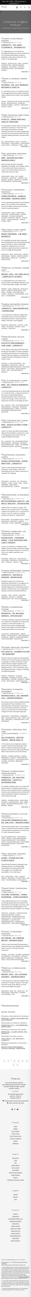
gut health (21, 66)
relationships (5, 143)
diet (15, 991)
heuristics (11, 294)
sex (18, 481)
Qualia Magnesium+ (15, 1236)
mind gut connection (7, 958)
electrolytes (14, 365)
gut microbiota (6, 956)
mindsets (26, 254)
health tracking (9, 141)
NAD (2, 141)
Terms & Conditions (15, 1138)
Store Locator (15, 1168)
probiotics (24, 956)
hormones (9, 562)
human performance (22, 637)
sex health (13, 481)
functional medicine (18, 65)
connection (14, 145)
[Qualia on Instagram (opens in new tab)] (14, 1109)
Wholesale (15, 1143)
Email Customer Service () (16, 1101)
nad (2, 405)
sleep (25, 145)
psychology (5, 178)
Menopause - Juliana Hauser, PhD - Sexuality (14, 1032)
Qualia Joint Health (15, 1228)
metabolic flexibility (7, 105)
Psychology (5, 633)
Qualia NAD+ (15, 1223)
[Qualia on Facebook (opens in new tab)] (12, 1109)
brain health (24, 105)
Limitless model (5, 259)
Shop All (15, 1214)
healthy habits (5, 145)
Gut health (11, 954)
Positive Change (17, 918)
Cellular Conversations (8, 840)
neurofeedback (15, 716)
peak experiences (6, 181)
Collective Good (15, 919)
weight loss (24, 289)
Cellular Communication (8, 836)
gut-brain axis (19, 958)
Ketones (3, 101)
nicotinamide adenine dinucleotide (11, 410)
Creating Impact (19, 921)
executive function (22, 256)
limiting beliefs (5, 256)
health (17, 141)
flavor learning (19, 294)
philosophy (4, 214)
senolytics (12, 597)
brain (8, 221)
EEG (28, 717)
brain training (5, 257)
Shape (10, 289)
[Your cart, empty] (29, 7)
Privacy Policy (15, 1134)
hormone (17, 486)
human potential (15, 633)
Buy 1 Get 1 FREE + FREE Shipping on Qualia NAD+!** (14, 2)
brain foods (14, 257)
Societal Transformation (10, 915)
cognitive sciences (14, 214)
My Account (15, 1158)
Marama (10, 805)
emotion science (17, 181)
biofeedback (24, 716)
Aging (3, 838)
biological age (12, 63)
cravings (9, 292)
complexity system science (14, 290)
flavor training (6, 994)
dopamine (22, 992)
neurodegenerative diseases (15, 803)
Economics (12, 913)
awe (16, 176)
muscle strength (21, 368)
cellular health (15, 143)
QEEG (3, 719)
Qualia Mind (15, 1216)
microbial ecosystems (15, 677)
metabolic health (12, 103)
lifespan (3, 368)
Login (15, 1160)
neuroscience (21, 212)
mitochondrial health (8, 408)
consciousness (6, 212)
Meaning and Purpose (18, 916)
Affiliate (15, 1129)
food (13, 994)
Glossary (15, 1197)
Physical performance (15, 363)
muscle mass (11, 368)
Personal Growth (22, 913)
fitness (21, 145)
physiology (13, 178)
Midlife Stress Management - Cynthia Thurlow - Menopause (13, 1047)
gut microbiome (10, 295)
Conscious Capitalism (7, 914)
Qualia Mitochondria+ (15, 1221)
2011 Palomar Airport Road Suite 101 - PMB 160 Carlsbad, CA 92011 (15, 1096)
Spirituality (4, 913)
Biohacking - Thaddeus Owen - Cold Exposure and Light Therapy (14, 540)
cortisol (4, 294)
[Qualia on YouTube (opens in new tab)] (17, 1109)
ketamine (10, 179)
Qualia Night (15, 1238)
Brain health (5, 254)
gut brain (25, 523)
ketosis (3, 103)
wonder (21, 176)
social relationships (17, 370)
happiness (25, 179)
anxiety (24, 717)
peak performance (23, 635)
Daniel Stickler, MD (8, 82)
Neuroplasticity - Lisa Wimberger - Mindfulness (15, 1025)
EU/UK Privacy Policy (15, 1136)
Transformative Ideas (7, 921)
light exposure (21, 558)
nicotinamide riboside (22, 405)
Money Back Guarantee (15, 1172)
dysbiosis (4, 70)
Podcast (15, 1194)
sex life (10, 483)
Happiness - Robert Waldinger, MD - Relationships (15, 1019)
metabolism (21, 103)
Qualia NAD (24, 408)
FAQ (15, 1163)
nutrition (18, 326)
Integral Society (6, 918)
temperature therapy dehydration (11, 366)
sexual (16, 483)
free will (18, 217)
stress (3, 292)
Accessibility (15, 1170)
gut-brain (19, 954)
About (15, 1126)
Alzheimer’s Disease (13, 800)
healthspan (11, 328)
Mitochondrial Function (8, 843)
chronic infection (22, 757)
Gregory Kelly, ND (8, 42)
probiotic (4, 63)
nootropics (22, 257)
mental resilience (12, 635)
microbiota (11, 675)
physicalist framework (16, 216)
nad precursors (6, 407)
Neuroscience (5, 176)
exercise (3, 106)
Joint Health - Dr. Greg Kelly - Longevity (13, 1039)
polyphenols (13, 66)
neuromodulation (19, 719)
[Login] (25, 7)
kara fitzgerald (19, 68)
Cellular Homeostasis (13, 841)
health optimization (20, 598)
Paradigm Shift (5, 923)
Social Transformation (18, 923)
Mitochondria (5, 519)
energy (17, 408)
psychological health (22, 759)
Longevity (9, 838)
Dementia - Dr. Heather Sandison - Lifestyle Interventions (13, 779)
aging (20, 63)
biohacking (23, 481)
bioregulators (5, 598)
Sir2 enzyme (15, 407)
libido (20, 483)
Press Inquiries (15, 1131)
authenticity (5, 637)
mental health (18, 638)
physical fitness (21, 878)
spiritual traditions (13, 219)
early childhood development (15, 959)
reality (14, 212)
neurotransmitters (7, 486)
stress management (7, 638)
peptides (15, 595)
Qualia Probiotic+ (15, 1241)
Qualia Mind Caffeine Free (15, 1219)
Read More (24, 71)
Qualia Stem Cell (15, 1231)
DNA (12, 598)
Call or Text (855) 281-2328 (16, 1103)
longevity (25, 63)
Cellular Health (21, 836)
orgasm (25, 483)
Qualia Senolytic (15, 1226)
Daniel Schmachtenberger (10, 733)
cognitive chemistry (14, 756)
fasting (9, 106)
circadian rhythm (23, 560)
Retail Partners (15, 1165)
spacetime (4, 217)
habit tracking (25, 143)
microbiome (4, 484)
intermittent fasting (7, 68)
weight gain (16, 289)
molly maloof (5, 521)
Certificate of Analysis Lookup (15, 1180)
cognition (20, 178)
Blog (15, 1199)
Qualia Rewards (15, 1175)
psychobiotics (16, 956)
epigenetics (4, 66)
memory (13, 256)
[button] (17, 7)
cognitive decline (13, 802)
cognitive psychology (8, 759)
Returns (15, 1177)
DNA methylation (6, 65)
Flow (3, 876)
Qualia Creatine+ (15, 1233)
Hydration (4, 363)
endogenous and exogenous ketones (18, 101)
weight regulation (21, 681)
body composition (18, 292)
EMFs (21, 562)
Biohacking (4, 325)
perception (11, 217)
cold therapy (5, 560)
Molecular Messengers (20, 838)
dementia (4, 800)
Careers (15, 1141)
